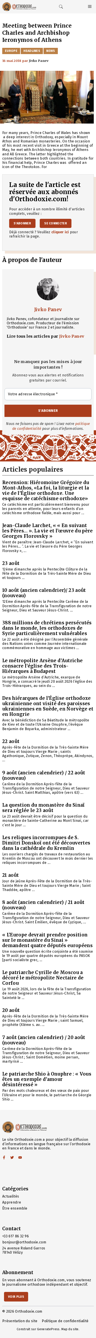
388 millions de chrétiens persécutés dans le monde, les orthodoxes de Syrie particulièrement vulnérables (47, 628)
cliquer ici (60, 232)
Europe (11, 51)
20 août (11, 1010)
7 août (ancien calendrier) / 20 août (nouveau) (43, 1040)
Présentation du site (19, 1321)
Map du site (70, 1329)
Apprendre (11, 1202)
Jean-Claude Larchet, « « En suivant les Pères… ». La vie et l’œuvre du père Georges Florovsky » (47, 531)
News (50, 51)
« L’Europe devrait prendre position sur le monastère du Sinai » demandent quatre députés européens (47, 940)
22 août (10, 741)
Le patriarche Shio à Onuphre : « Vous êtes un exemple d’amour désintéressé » (46, 1079)
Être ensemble (14, 1208)
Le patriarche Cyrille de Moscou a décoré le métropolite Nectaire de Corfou (43, 978)
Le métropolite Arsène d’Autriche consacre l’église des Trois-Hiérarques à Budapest (42, 666)
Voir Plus (16, 1297)
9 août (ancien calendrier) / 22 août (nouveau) (43, 775)
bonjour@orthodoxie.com (24, 1242)
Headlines (31, 51)
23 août (10, 563)
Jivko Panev (48, 309)
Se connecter (55, 223)
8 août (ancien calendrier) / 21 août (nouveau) (43, 904)
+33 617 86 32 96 (15, 1236)
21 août (10, 875)
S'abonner (22, 223)
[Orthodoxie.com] (19, 6)
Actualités (10, 1196)
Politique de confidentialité (65, 1321)
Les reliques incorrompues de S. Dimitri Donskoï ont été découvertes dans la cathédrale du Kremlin (46, 843)
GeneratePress (48, 1329)
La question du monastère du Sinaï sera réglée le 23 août (43, 807)
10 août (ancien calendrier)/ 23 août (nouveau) (44, 592)
